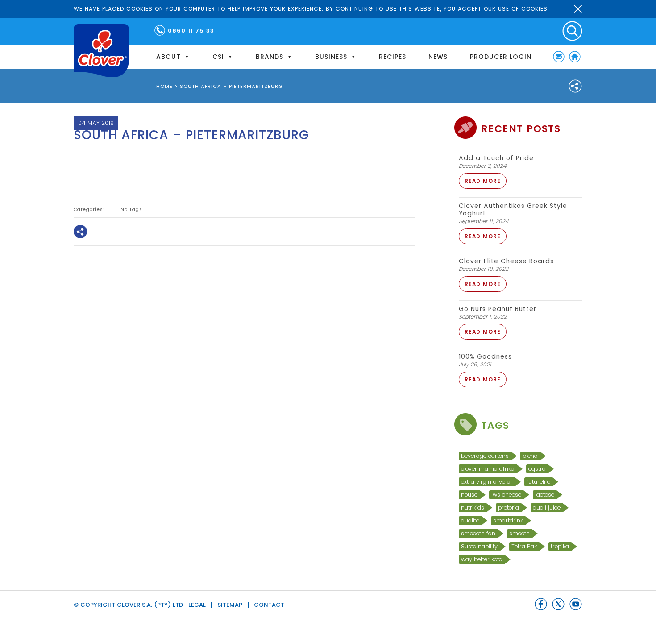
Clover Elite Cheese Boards (506, 261)
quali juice (547, 507)
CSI (218, 56)
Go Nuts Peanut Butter (497, 308)
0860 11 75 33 (191, 30)
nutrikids (472, 507)
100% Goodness (485, 356)
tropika (560, 546)
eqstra (537, 468)
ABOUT (168, 56)
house (469, 494)
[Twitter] (112, 163)
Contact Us (558, 56)
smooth (519, 533)
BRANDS (269, 56)
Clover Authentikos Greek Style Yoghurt (513, 209)
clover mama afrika (488, 468)
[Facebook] (87, 163)
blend (530, 456)
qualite (470, 520)
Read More (483, 181)
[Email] (138, 163)
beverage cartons (485, 456)
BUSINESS (331, 56)
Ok (577, 8)
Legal (197, 605)
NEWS (438, 56)
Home (575, 56)
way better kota (481, 559)
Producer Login (500, 56)
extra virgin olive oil (487, 481)
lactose (544, 494)
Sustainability (479, 546)
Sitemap (229, 605)
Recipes (392, 56)
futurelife (538, 481)
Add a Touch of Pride (496, 157)
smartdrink (508, 520)
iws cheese (506, 494)
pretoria (508, 507)
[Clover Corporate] (101, 50)
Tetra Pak (524, 546)
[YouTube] (575, 604)
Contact (269, 605)
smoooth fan (478, 533)
